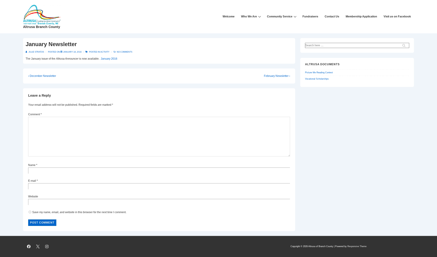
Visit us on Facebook (397, 16)
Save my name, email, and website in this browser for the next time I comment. (79, 212)
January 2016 (109, 58)
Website (33, 196)
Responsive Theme (356, 246)
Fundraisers (310, 16)
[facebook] (29, 246)
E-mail (32, 180)
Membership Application (361, 16)
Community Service (279, 16)
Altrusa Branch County (41, 27)
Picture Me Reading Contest (319, 72)
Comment (35, 114)
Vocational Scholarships (317, 79)
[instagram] (47, 246)
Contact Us (332, 16)
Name (32, 165)
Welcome (229, 16)
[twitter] (38, 246)
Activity (104, 52)
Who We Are (249, 16)
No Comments (124, 52)
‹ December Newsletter (42, 75)
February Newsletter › (277, 75)
